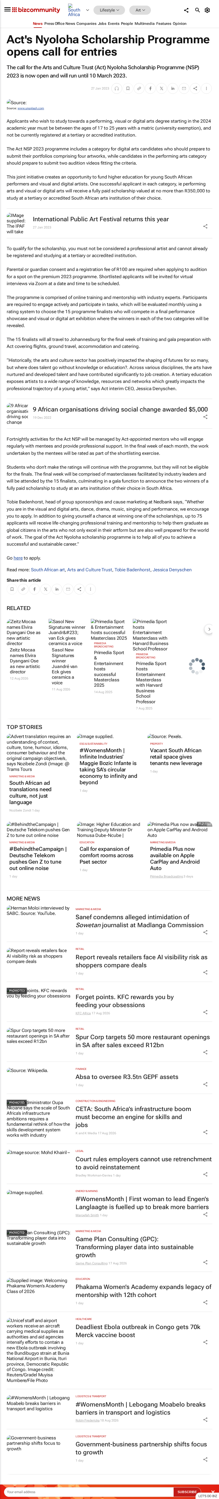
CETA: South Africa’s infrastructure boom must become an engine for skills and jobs (133, 1117)
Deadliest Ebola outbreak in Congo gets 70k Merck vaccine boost (138, 1331)
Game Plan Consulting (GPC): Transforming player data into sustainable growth (135, 1247)
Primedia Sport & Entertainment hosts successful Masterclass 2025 (109, 669)
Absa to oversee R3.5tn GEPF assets (127, 1077)
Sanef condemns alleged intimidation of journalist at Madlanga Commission (140, 921)
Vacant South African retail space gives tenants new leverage (176, 756)
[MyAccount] (208, 10)
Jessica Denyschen (172, 569)
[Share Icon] (205, 932)
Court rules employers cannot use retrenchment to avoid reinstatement (144, 1163)
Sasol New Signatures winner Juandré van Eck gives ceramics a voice (64, 666)
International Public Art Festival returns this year (101, 219)
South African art (48, 569)
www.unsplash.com (31, 108)
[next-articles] (209, 629)
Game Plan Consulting (92, 1263)
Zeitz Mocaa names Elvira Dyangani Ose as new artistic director (25, 660)
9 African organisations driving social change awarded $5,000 (120, 409)
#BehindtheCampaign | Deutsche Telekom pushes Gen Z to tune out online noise (38, 858)
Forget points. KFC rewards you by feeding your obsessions (125, 1001)
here (18, 558)
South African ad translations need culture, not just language (30, 792)
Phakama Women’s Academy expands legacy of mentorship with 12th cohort (143, 1291)
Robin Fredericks (87, 1420)
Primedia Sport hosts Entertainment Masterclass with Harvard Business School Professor (151, 682)
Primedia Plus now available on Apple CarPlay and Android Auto (175, 858)
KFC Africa (83, 1013)
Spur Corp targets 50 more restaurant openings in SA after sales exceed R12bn (143, 1041)
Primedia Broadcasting (104, 645)
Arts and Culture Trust (89, 569)
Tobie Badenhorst (132, 569)
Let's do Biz (207, 1496)
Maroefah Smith (87, 1215)
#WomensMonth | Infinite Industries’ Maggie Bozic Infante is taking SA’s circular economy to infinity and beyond (108, 766)
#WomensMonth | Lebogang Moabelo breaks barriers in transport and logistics (141, 1408)
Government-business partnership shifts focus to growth (141, 1448)
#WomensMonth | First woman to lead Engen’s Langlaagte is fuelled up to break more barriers (142, 1203)
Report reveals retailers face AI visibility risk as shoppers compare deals (142, 961)
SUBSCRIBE (187, 1492)
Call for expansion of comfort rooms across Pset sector (106, 855)
